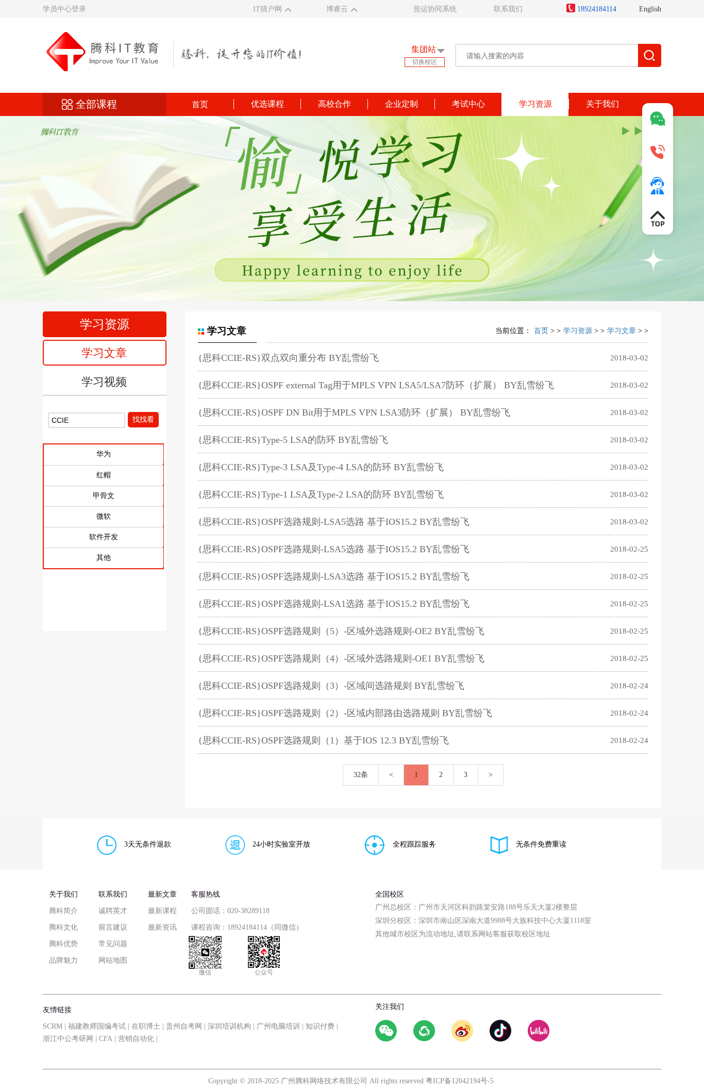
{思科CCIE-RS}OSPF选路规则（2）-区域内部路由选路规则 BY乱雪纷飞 (345, 713)
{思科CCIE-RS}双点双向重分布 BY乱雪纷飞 (288, 358)
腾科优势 (63, 944)
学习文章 (104, 352)
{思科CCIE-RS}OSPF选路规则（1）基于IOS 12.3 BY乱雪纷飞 (323, 740)
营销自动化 (136, 1039)
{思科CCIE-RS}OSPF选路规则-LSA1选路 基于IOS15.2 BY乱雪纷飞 (334, 604)
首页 (200, 104)
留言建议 (112, 927)
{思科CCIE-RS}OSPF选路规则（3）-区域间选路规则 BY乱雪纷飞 (331, 686)
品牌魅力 (63, 960)
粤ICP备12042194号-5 (460, 1081)
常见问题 (112, 944)
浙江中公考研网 (68, 1039)
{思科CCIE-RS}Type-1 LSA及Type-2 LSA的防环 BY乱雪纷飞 (321, 494)
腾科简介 (63, 911)
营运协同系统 (435, 9)
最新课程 (162, 911)
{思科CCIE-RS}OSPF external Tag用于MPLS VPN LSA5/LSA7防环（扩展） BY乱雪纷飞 (376, 385)
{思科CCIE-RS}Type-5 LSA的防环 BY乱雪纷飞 (293, 440)
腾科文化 (63, 927)
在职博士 (145, 1026)
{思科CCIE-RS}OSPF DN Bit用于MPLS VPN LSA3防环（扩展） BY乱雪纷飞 (354, 412)
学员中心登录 (64, 9)
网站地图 (112, 960)
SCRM (52, 1026)
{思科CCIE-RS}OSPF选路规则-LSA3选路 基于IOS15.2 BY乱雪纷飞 (334, 576)
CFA (105, 1039)
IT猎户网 (267, 9)
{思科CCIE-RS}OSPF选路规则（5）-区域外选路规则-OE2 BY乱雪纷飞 (341, 631)
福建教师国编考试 (97, 1026)
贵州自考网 (184, 1026)
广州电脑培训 (278, 1026)
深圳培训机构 (229, 1026)
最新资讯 (162, 927)
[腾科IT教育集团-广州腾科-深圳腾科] (172, 51)
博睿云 (337, 9)
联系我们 (508, 9)
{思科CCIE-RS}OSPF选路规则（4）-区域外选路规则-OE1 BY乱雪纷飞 (341, 658)
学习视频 (104, 381)
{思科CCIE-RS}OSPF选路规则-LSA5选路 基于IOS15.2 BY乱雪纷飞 (334, 522)
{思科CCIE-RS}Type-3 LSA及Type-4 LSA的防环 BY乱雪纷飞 (321, 467)
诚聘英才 (112, 911)
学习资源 (577, 331)
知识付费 (320, 1026)
